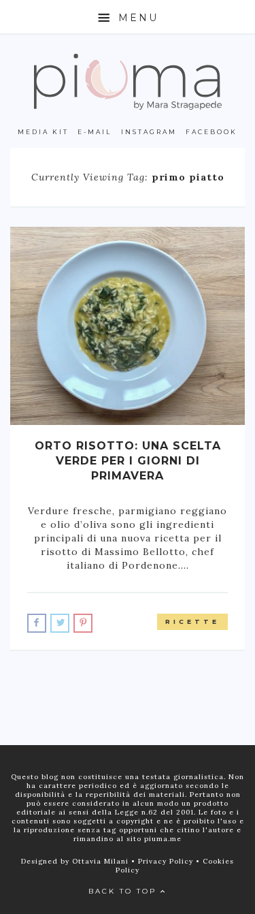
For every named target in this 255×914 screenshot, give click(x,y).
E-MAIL (95, 132)
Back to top (124, 891)
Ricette (192, 621)
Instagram (149, 132)
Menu (136, 18)
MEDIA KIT (43, 132)
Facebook (211, 132)
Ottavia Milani (101, 861)
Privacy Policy (167, 861)
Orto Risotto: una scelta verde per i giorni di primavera (128, 460)
